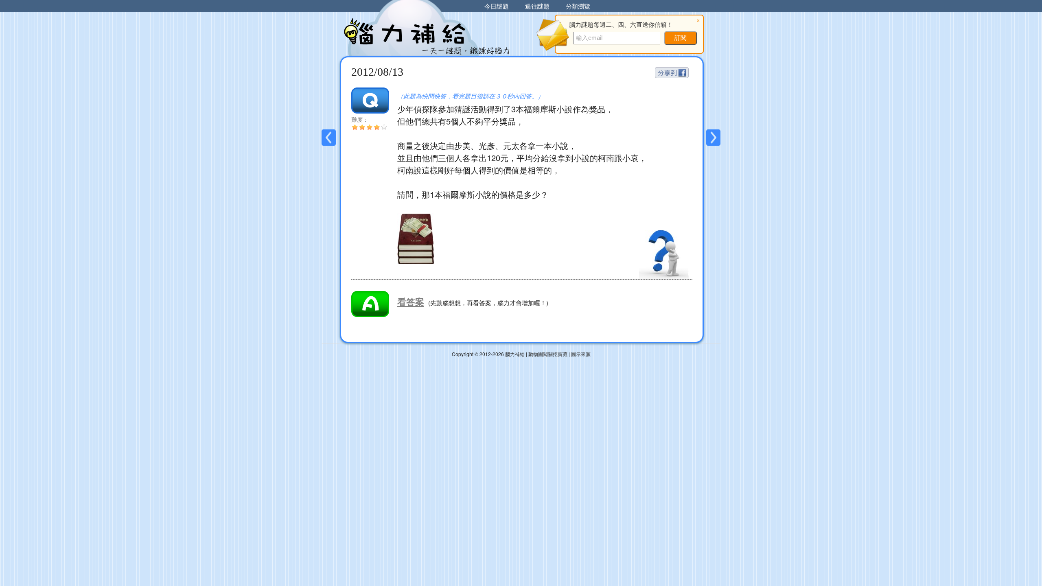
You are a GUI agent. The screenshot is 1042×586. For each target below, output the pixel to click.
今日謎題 (496, 6)
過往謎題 (537, 6)
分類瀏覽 (578, 6)
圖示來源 (581, 353)
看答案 (410, 301)
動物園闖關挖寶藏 (547, 353)
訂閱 (680, 37)
